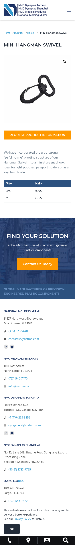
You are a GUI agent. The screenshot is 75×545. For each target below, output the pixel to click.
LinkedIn (6, 347)
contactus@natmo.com (23, 339)
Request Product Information (37, 135)
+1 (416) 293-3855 (19, 417)
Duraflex (18, 33)
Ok (12, 529)
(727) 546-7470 (17, 378)
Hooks (30, 33)
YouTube (12, 347)
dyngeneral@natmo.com (24, 425)
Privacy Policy (22, 519)
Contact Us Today (37, 264)
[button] (64, 61)
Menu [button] (65, 10)
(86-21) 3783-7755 (19, 469)
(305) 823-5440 (18, 331)
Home (7, 33)
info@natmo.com (19, 386)
